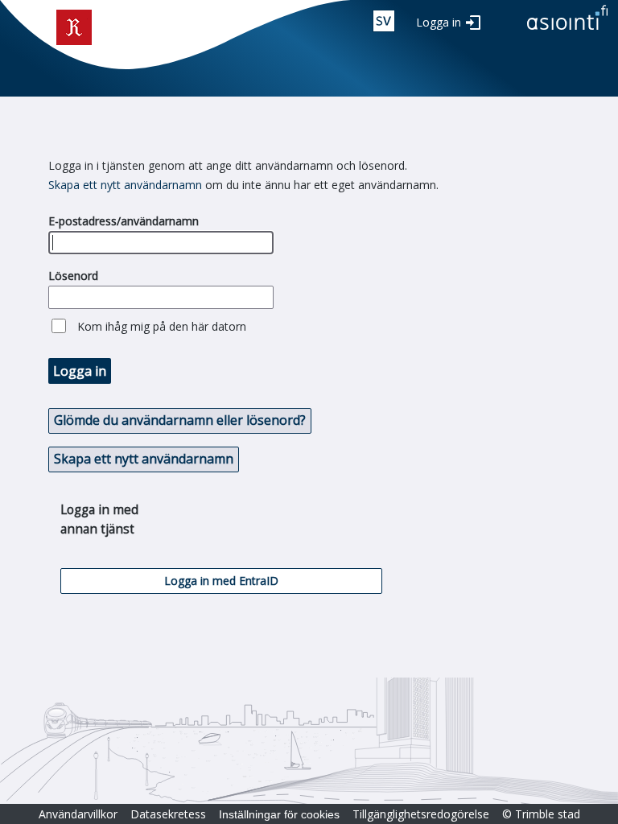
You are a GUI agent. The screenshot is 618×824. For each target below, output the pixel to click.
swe (384, 21)
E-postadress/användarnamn (123, 221)
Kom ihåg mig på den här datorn (161, 326)
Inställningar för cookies (279, 814)
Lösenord (73, 275)
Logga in (438, 22)
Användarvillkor (78, 814)
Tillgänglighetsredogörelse (420, 814)
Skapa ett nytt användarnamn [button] (143, 459)
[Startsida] (567, 31)
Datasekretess (168, 814)
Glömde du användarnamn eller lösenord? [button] (180, 420)
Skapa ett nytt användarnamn (125, 184)
